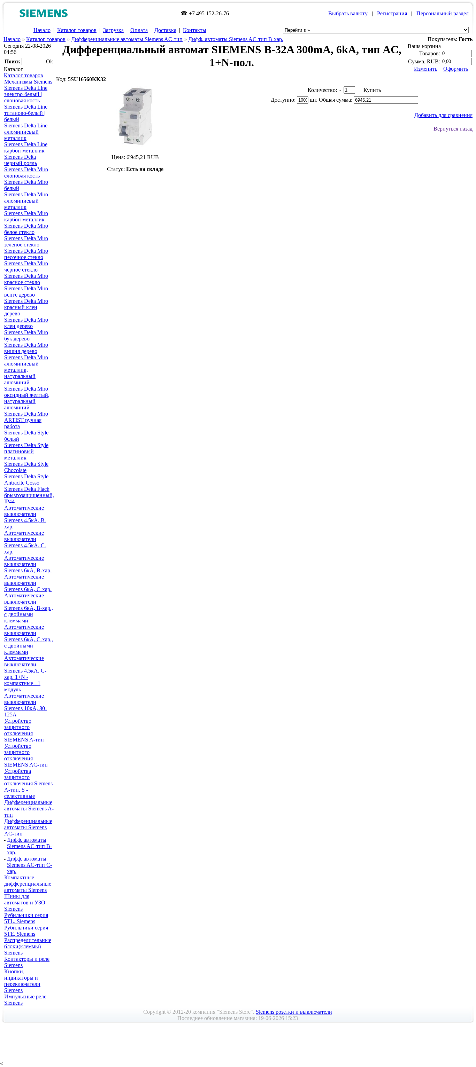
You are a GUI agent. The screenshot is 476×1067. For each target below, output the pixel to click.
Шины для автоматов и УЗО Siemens (24, 902)
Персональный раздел (442, 13)
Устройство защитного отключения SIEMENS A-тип (24, 730)
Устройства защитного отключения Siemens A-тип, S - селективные (28, 783)
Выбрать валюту (348, 13)
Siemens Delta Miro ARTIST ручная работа (26, 420)
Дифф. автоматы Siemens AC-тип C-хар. (29, 865)
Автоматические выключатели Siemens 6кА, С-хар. (28, 583)
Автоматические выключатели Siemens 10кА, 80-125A (25, 705)
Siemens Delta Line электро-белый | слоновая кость (25, 94)
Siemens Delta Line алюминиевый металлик (25, 132)
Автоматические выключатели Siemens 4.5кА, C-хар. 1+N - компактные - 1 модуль (25, 673)
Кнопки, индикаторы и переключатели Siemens (22, 980)
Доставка (165, 30)
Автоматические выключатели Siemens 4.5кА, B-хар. (25, 517)
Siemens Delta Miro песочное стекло (26, 254)
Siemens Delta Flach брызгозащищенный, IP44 (29, 495)
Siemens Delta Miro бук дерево (26, 335)
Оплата (139, 30)
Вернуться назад (453, 129)
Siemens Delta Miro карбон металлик (26, 216)
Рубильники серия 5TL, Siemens (26, 918)
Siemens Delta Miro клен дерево (26, 323)
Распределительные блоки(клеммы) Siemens (27, 946)
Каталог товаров (77, 30)
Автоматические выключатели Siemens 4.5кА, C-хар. (25, 542)
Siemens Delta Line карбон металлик (25, 147)
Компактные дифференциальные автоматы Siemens (27, 883)
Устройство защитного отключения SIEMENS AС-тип (26, 755)
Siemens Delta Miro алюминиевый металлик (26, 200)
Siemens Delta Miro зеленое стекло (26, 241)
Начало (42, 30)
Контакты (194, 30)
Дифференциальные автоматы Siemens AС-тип (127, 39)
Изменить (425, 69)
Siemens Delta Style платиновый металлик (26, 451)
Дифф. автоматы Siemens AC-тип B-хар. (235, 39)
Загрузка (113, 30)
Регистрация (392, 13)
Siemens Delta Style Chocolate (26, 467)
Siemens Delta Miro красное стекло (26, 279)
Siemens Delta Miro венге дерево (26, 291)
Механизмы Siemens (28, 82)
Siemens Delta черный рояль (20, 160)
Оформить (455, 69)
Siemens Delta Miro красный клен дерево (26, 307)
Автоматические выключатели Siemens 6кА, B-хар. (28, 564)
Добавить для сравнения (443, 115)
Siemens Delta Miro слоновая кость (26, 172)
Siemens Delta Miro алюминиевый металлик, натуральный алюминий (26, 369)
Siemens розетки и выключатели (294, 1012)
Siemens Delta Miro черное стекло (26, 266)
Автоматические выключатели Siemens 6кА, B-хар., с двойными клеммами (28, 608)
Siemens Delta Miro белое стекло (26, 229)
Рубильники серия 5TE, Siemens (26, 931)
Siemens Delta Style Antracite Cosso (26, 479)
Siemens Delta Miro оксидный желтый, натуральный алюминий (26, 398)
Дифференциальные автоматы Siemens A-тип (29, 808)
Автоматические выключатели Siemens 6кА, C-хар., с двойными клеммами (28, 639)
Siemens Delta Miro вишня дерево (26, 348)
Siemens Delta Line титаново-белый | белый (25, 113)
